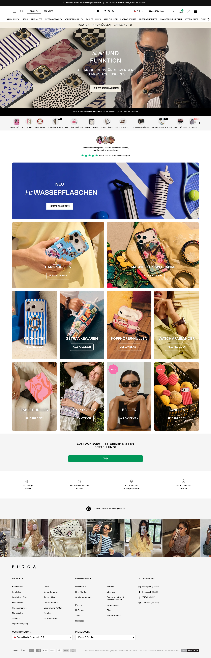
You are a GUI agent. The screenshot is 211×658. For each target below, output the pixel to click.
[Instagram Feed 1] (106, 538)
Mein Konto (80, 587)
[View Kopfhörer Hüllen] (74, 121)
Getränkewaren (53, 19)
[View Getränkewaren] (55, 121)
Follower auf (109, 509)
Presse (78, 605)
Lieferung (79, 610)
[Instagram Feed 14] (67, 538)
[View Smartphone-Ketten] (161, 121)
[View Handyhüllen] (16, 121)
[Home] (105, 11)
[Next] (206, 19)
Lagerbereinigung (20, 624)
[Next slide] (196, 123)
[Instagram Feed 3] (181, 538)
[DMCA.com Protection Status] (190, 650)
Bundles (47, 613)
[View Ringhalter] (40, 121)
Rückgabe (79, 621)
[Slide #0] (100, 101)
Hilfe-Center (81, 592)
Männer (48, 11)
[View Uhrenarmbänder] (141, 121)
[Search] (22, 11)
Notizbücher (191, 19)
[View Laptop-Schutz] (123, 121)
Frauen (34, 11)
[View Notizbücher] (180, 121)
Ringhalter (36, 19)
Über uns (111, 592)
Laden (25, 19)
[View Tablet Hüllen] (91, 121)
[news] (181, 11)
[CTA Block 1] (105, 191)
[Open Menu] (14, 11)
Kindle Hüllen (111, 19)
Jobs (77, 616)
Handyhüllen (12, 19)
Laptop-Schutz (128, 19)
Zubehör (16, 618)
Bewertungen (113, 605)
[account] (188, 11)
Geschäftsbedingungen (106, 651)
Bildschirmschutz (51, 618)
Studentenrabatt (83, 597)
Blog (109, 610)
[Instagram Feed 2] (143, 538)
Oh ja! (105, 458)
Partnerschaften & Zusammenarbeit (115, 598)
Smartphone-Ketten (171, 19)
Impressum (89, 651)
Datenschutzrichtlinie (128, 651)
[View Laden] (29, 121)
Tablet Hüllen (93, 19)
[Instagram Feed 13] (29, 538)
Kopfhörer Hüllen (74, 19)
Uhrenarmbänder (148, 19)
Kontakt (110, 587)
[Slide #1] (110, 101)
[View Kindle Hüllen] (107, 121)
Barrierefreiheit (114, 616)
